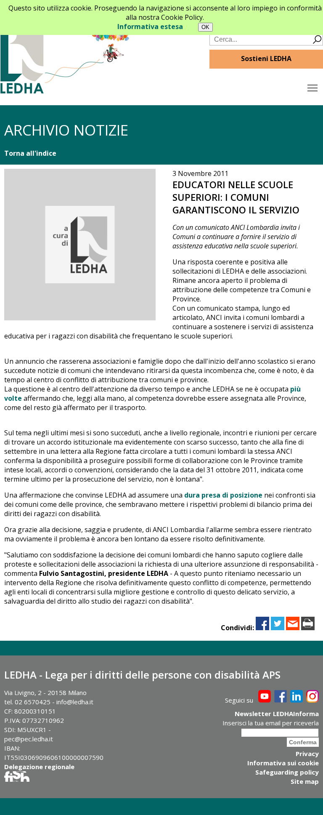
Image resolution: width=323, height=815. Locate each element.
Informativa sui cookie (283, 763)
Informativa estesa (150, 26)
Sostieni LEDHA (266, 58)
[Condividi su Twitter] (277, 627)
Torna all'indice (30, 153)
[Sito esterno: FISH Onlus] (16, 779)
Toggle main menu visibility (313, 87)
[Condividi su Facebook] (262, 627)
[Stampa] (308, 627)
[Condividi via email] (292, 627)
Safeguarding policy (287, 772)
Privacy (307, 753)
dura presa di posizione (223, 495)
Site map (305, 781)
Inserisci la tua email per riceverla (270, 723)
